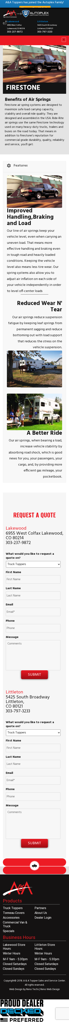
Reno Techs (32, 989)
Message (12, 637)
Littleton (42, 22)
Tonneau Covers (14, 913)
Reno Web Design (50, 989)
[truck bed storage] (22, 1010)
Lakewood (13, 22)
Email (9, 605)
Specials (8, 931)
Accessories (11, 917)
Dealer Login (42, 917)
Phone (10, 621)
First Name (13, 572)
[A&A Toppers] (27, 13)
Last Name (13, 588)
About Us (40, 913)
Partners (40, 908)
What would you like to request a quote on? (30, 556)
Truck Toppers (13, 908)
